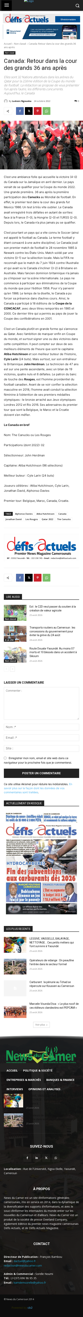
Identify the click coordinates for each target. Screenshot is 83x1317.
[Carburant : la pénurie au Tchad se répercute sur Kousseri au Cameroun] (15, 988)
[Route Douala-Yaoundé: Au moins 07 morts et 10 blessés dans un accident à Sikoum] (15, 655)
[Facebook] (20, 111)
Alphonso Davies (24, 513)
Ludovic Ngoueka (21, 101)
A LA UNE (9, 640)
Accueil (8, 43)
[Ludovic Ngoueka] (6, 101)
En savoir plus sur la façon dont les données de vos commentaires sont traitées (38, 788)
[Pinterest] (38, 111)
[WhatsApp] (46, 111)
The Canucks (64, 519)
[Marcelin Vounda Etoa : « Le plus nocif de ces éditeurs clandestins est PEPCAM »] (15, 1010)
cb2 (30, 1307)
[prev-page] (6, 669)
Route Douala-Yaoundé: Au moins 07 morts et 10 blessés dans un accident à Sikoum (53, 652)
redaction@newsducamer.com (23, 1265)
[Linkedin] (37, 1158)
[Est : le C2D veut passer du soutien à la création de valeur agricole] (15, 613)
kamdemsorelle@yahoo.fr (30, 1282)
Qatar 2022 (47, 519)
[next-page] (12, 669)
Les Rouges (31, 519)
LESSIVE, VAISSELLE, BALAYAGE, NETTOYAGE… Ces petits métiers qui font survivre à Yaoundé (52, 942)
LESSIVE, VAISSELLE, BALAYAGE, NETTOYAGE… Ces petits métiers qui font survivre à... (51, 1099)
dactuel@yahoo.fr (25, 1261)
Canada (62, 513)
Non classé (20, 43)
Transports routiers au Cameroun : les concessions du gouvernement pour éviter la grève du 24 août (52, 631)
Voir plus (40, 1024)
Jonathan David (13, 519)
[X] (29, 111)
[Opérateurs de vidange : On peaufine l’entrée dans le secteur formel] (15, 967)
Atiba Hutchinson (45, 513)
